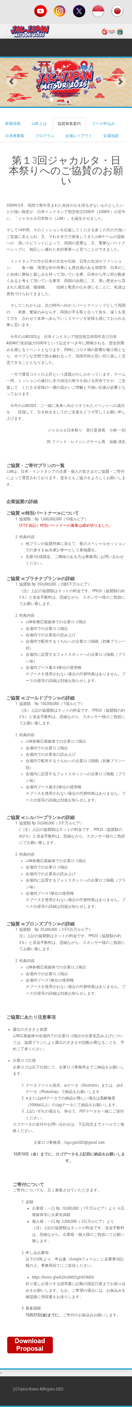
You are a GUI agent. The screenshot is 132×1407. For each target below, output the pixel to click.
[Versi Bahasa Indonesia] (98, 11)
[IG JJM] (60, 11)
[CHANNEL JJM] (40, 11)
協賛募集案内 (69, 123)
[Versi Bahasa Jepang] (117, 11)
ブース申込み (103, 123)
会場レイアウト (78, 136)
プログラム (44, 136)
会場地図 (111, 136)
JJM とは (39, 123)
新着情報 (13, 123)
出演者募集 (14, 136)
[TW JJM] (79, 11)
